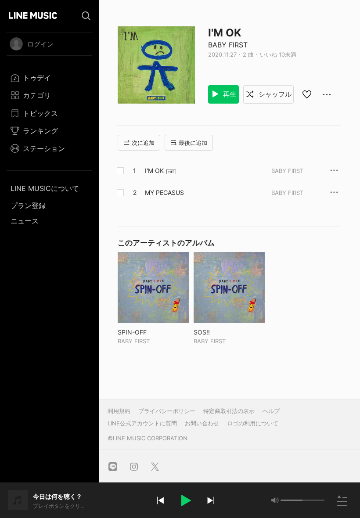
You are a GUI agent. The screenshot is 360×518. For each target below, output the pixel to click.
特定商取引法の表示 (229, 410)
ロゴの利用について (252, 423)
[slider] (291, 500)
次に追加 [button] (143, 142)
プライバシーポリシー (166, 410)
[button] (185, 500)
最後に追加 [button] (193, 142)
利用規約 (119, 410)
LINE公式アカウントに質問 (142, 423)
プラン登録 (28, 205)
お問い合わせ (202, 423)
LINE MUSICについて (45, 188)
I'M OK (154, 170)
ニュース (25, 220)
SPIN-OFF (150, 332)
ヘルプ (271, 410)
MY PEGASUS (164, 192)
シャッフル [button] (274, 94)
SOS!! (220, 332)
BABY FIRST (228, 44)
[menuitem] (49, 78)
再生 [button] (228, 94)
